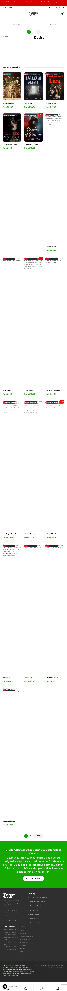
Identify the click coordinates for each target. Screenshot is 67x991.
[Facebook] (49, 8)
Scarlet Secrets (51, 247)
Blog (21, 951)
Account (25, 989)
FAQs (21, 954)
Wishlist (58, 989)
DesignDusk (10, 965)
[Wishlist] (58, 988)
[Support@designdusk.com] (3, 8)
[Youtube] (63, 8)
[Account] (25, 988)
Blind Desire (28, 390)
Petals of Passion (52, 534)
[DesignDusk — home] (33, 14)
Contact (22, 948)
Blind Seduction (8, 390)
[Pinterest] (59, 8)
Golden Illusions (30, 677)
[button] (29, 930)
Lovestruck (7, 677)
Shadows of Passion (31, 144)
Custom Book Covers (26, 936)
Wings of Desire (8, 103)
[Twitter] (52, 8)
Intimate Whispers (30, 534)
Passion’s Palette (52, 677)
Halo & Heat (28, 103)
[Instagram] (56, 8)
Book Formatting (25, 939)
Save (5, 74)
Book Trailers (24, 942)
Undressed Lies (51, 103)
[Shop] (8, 988)
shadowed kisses (9, 821)
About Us (23, 945)
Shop (8, 989)
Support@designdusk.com (12, 7)
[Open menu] (4, 13)
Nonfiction (23, 933)
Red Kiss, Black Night (10, 144)
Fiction (22, 930)
